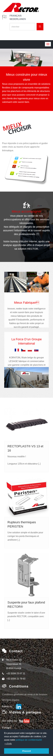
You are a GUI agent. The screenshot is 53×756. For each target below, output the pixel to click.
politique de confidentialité (29, 740)
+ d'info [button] (8, 743)
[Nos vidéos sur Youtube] (24, 721)
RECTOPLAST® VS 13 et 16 (25, 448)
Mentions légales (10, 700)
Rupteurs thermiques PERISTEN (21, 524)
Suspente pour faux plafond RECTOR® (26, 604)
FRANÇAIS (16, 16)
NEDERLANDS (18, 19)
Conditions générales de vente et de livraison (24, 694)
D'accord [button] (26, 751)
